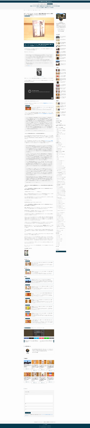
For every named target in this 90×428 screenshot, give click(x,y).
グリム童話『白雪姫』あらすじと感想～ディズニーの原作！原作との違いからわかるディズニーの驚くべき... (42, 320)
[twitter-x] (35, 352)
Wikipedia (42, 76)
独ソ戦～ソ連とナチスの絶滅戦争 (60, 178)
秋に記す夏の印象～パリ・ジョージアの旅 (61, 170)
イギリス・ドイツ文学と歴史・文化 (60, 212)
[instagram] (36, 352)
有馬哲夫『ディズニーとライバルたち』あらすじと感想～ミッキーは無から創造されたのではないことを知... (42, 313)
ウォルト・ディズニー (27, 257)
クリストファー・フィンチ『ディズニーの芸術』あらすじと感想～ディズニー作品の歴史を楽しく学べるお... (42, 286)
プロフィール (58, 137)
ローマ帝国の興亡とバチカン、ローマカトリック (61, 222)
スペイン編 (58, 242)
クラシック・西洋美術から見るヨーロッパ (61, 228)
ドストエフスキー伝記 (59, 163)
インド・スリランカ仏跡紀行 (60, 127)
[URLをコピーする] (51, 338)
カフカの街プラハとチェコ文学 (60, 220)
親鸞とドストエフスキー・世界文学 (61, 151)
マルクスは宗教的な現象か (60, 187)
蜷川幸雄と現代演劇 (59, 215)
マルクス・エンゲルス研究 (60, 186)
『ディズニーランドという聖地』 (49, 140)
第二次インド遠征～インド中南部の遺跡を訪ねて (61, 131)
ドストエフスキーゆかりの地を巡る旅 (61, 168)
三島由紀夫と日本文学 (59, 197)
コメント (26, 394)
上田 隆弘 (28, 353)
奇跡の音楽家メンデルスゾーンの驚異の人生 (61, 226)
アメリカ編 (58, 243)
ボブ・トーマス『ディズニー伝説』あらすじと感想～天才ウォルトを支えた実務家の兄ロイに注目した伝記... (42, 263)
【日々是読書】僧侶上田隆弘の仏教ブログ (45, 1)
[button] (26, 338)
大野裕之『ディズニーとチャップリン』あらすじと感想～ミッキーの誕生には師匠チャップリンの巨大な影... (42, 272)
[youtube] (37, 352)
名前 (25, 403)
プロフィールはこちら (61, 29)
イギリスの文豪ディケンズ (60, 216)
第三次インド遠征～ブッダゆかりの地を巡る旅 (61, 134)
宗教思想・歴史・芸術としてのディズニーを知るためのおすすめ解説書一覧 (41, 279)
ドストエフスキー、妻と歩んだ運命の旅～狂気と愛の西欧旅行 (61, 172)
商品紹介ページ (29, 65)
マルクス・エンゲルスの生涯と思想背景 (61, 191)
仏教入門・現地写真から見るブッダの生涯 (61, 125)
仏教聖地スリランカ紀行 (59, 132)
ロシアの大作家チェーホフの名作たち (61, 203)
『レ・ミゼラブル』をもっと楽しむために (61, 209)
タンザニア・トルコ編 (59, 234)
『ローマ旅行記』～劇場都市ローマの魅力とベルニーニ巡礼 (61, 174)
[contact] (63, 31)
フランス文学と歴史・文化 (60, 207)
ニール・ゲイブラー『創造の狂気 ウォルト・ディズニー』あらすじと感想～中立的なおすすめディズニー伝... (42, 107)
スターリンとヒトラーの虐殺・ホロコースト (61, 180)
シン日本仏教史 (58, 122)
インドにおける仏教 (59, 145)
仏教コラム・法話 (59, 138)
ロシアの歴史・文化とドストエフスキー (61, 194)
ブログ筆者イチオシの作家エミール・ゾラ (61, 211)
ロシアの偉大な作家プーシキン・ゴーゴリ (61, 199)
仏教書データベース (59, 142)
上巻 (57, 155)
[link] (32, 352)
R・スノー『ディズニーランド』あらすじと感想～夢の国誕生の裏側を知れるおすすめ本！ (42, 293)
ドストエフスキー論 (59, 164)
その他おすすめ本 (59, 231)
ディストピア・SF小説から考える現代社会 (61, 195)
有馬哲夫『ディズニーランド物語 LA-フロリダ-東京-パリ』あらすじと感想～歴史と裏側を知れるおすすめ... (42, 307)
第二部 (58, 159)
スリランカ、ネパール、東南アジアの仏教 (61, 147)
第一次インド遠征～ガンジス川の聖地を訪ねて (61, 129)
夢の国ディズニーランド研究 (60, 230)
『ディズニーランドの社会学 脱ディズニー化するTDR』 (45, 113)
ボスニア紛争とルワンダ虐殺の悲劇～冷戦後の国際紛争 (61, 184)
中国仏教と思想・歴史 (59, 148)
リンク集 (58, 246)
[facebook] (33, 352)
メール (26, 406)
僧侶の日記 (58, 141)
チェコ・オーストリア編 (59, 238)
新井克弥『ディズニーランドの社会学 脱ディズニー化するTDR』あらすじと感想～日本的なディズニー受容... (42, 300)
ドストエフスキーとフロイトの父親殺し (61, 167)
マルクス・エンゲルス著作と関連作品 (61, 190)
